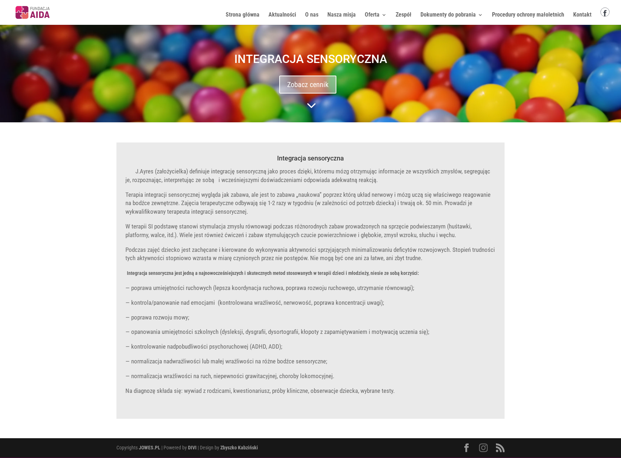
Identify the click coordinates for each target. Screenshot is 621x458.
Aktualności (282, 15)
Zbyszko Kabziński (239, 447)
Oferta (372, 15)
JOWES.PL (149, 447)
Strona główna (242, 15)
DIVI (192, 447)
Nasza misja (341, 15)
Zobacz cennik (307, 84)
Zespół (403, 15)
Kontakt (582, 15)
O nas (311, 15)
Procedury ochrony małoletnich (528, 15)
